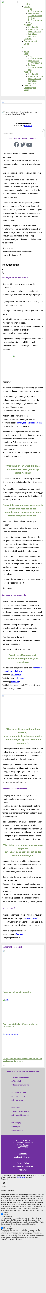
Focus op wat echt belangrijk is (17, 992)
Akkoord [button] (29, 1177)
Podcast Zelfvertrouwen (35, 19)
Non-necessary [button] (6, 1226)
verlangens (19, 678)
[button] (32, 48)
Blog (30, 22)
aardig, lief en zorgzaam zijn (29, 423)
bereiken (15, 682)
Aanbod (27, 25)
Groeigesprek (30, 41)
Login (26, 44)
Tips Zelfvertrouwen (35, 10)
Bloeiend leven (34, 32)
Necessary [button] (4, 1212)
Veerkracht (33, 27)
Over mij (28, 38)
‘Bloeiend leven (30, 918)
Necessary (6, 1214)
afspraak (19, 934)
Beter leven (28, 126)
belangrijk (16, 675)
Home (27, 4)
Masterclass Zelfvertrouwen (35, 14)
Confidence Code (35, 29)
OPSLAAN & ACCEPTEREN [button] (11, 1240)
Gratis (27, 6)
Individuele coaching (32, 35)
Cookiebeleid (21, 1177)
